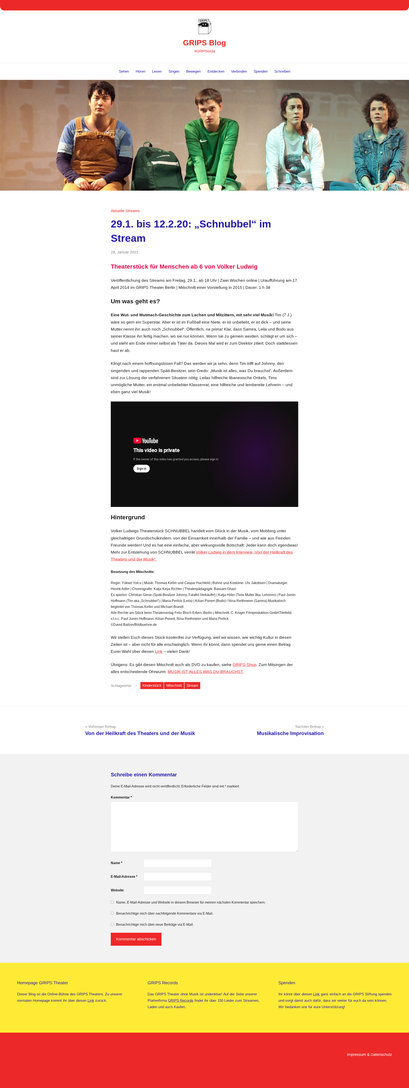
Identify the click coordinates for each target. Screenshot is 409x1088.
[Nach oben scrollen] (400, 1079)
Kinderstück (152, 686)
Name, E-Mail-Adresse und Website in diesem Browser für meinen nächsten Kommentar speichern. (191, 902)
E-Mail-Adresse (124, 876)
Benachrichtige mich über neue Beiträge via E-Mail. (155, 924)
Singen (173, 71)
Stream (192, 686)
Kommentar (121, 797)
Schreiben (282, 71)
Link (159, 651)
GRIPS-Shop (244, 664)
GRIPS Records (180, 1001)
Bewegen (193, 71)
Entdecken (215, 71)
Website (117, 890)
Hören (140, 71)
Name (116, 863)
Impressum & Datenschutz (369, 1054)
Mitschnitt (174, 686)
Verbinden (239, 71)
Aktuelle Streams (125, 211)
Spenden (261, 71)
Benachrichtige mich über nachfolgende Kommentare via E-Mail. (164, 913)
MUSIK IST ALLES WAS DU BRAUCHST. (206, 671)
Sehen (124, 71)
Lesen (157, 71)
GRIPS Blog (204, 42)
